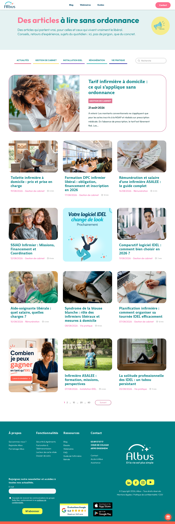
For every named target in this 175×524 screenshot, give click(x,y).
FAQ (65, 452)
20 (81, 402)
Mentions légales (124, 494)
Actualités (23, 60)
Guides (100, 5)
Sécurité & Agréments (46, 441)
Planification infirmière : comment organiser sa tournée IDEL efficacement (140, 312)
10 (74, 402)
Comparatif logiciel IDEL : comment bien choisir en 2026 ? (140, 249)
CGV (161, 494)
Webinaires (85, 5)
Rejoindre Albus (16, 445)
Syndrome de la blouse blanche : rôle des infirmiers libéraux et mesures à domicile (83, 314)
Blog (71, 5)
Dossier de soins (43, 455)
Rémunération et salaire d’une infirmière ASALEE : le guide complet (140, 181)
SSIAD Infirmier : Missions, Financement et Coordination (33, 249)
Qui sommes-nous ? (17, 441)
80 (89, 402)
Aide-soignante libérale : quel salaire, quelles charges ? (31, 312)
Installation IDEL (72, 60)
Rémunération (97, 60)
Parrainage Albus (16, 448)
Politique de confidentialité (145, 494)
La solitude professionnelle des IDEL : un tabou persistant (141, 379)
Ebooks (66, 445)
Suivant (103, 402)
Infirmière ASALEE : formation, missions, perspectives (82, 379)
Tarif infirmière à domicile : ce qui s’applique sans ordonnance (118, 87)
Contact (163, 5)
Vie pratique (118, 60)
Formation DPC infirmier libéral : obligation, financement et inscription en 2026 (87, 183)
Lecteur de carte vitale (46, 452)
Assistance (95, 462)
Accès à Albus (97, 459)
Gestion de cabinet (46, 60)
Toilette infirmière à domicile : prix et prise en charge (31, 181)
